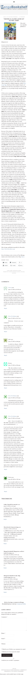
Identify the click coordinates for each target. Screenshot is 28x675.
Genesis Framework (18, 671)
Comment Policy (21, 604)
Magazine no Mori (17, 270)
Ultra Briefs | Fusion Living (11, 527)
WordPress (7, 671)
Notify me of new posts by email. (11, 651)
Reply (5, 308)
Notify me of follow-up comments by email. (14, 649)
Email (3, 638)
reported (3, 80)
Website (3, 643)
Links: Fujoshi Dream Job (11, 504)
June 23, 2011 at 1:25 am (14, 479)
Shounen (23, 271)
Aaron (10, 287)
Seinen (18, 271)
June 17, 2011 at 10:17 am (14, 318)
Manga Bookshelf (14, 9)
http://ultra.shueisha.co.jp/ (8, 249)
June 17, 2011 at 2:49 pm (14, 341)
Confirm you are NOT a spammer (10, 660)
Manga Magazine (13, 271)
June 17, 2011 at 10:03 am (14, 289)
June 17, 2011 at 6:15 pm (14, 418)
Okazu (23, 256)
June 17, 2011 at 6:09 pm (14, 397)
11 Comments (22, 16)
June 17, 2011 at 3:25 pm (14, 365)
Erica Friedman (14, 16)
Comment (4, 617)
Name (3, 633)
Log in (14, 668)
